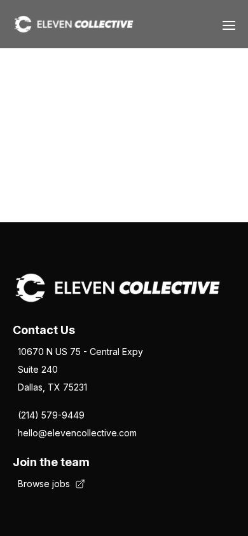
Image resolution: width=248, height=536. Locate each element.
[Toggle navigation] (229, 24)
